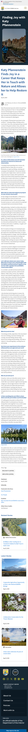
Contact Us (8, 700)
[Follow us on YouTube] (23, 679)
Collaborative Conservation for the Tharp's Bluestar (13, 618)
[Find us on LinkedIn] (15, 679)
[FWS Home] (2, 8)
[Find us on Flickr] (19, 679)
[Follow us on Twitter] (12, 679)
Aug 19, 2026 (6, 658)
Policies (6, 705)
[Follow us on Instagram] (8, 679)
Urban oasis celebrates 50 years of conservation (13, 652)
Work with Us (8, 710)
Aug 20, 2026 (6, 623)
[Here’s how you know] (14, 3)
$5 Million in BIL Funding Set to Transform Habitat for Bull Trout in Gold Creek (13, 543)
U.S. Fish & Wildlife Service (11, 8)
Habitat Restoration (10, 537)
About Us (7, 695)
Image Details (16, 156)
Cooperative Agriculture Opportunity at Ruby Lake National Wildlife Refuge (13, 584)
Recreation (8, 647)
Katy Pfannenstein (6, 491)
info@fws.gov (8, 687)
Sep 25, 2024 (6, 548)
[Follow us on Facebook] (4, 679)
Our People (4, 495)
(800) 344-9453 (7, 686)
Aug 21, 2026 (6, 589)
